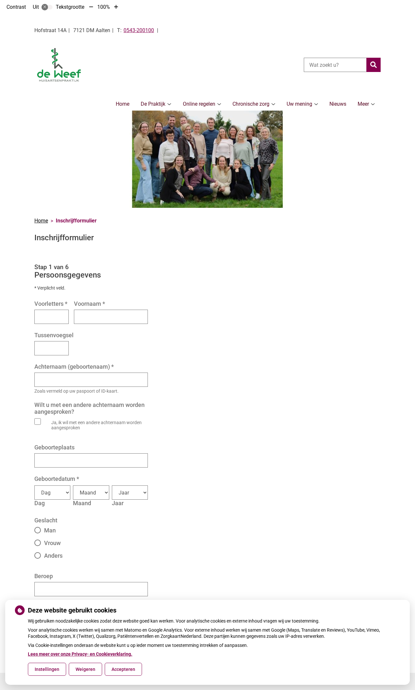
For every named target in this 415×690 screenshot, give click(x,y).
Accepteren (123, 669)
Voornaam (89, 303)
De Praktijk (153, 104)
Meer (363, 104)
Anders (53, 555)
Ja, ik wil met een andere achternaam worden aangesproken (96, 425)
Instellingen (47, 669)
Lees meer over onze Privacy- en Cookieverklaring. (80, 654)
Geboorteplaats (54, 447)
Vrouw (52, 543)
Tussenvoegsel (54, 335)
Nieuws (337, 104)
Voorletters (50, 303)
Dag (39, 503)
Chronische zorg (250, 104)
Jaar (118, 503)
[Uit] (47, 7)
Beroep (43, 576)
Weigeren (85, 669)
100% (103, 7)
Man (50, 530)
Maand (82, 503)
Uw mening (299, 104)
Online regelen (199, 104)
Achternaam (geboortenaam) (74, 366)
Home (122, 104)
